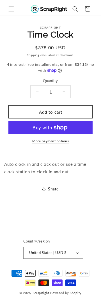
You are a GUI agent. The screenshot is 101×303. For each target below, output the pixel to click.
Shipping (33, 55)
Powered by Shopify (66, 293)
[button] (11, 9)
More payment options (50, 141)
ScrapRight (41, 293)
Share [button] (53, 189)
